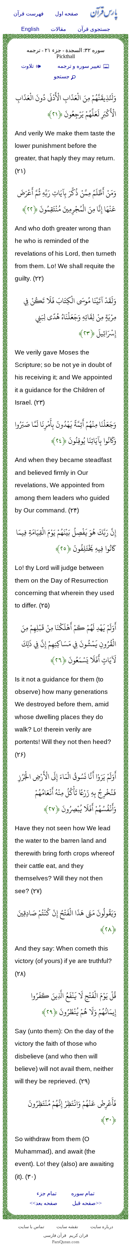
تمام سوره (82, 1193)
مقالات (58, 29)
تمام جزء (46, 1193)
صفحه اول (66, 13)
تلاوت (28, 66)
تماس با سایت (31, 1226)
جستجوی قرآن (94, 29)
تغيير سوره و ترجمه (79, 66)
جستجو (62, 76)
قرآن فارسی (54, 1235)
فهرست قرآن (28, 13)
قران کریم (78, 1235)
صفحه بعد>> (43, 1203)
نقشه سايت (67, 1226)
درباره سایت (101, 1226)
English (30, 29)
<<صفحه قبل (87, 1203)
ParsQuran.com (65, 1241)
